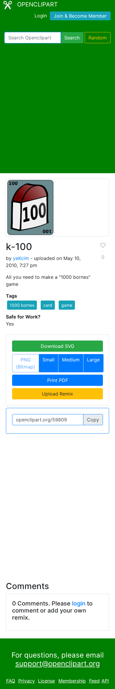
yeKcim (21, 258)
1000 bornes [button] (22, 305)
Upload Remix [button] (57, 394)
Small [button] (48, 360)
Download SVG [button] (57, 346)
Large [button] (93, 360)
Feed (94, 681)
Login (40, 16)
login (79, 603)
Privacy (26, 681)
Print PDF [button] (57, 380)
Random (97, 38)
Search (72, 38)
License (46, 681)
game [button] (66, 305)
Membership (72, 681)
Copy (93, 420)
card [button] (47, 305)
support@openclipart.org (57, 663)
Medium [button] (71, 360)
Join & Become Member (80, 16)
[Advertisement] (57, 108)
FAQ (10, 681)
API (105, 681)
